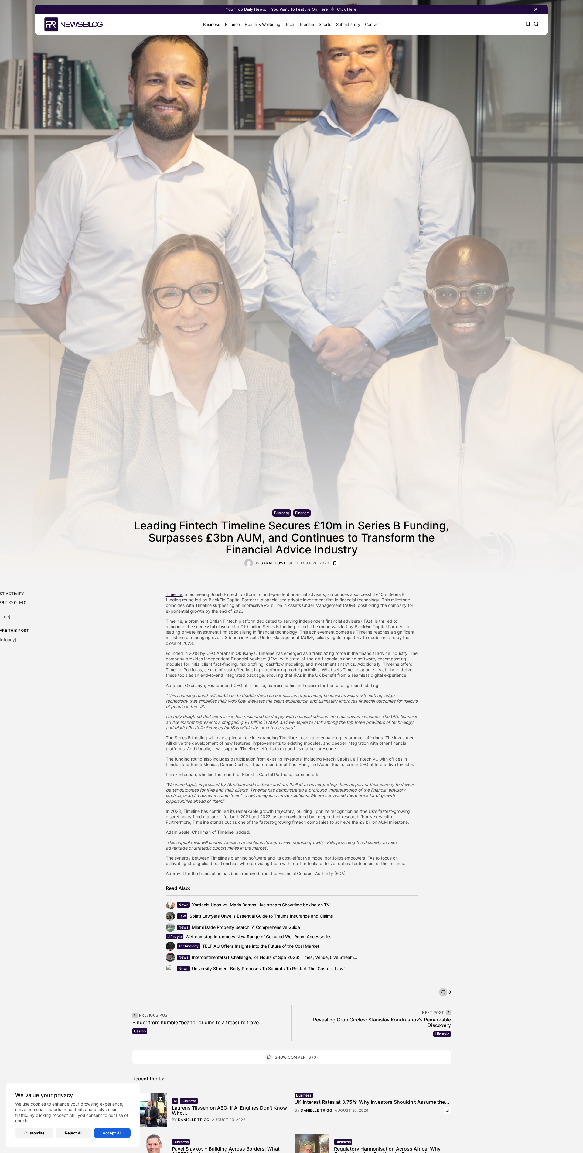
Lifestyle (174, 936)
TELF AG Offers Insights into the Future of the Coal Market (260, 946)
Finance (232, 24)
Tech (289, 24)
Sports (325, 24)
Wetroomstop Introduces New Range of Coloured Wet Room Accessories (259, 936)
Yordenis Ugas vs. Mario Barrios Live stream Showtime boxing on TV (261, 904)
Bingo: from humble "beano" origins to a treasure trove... (197, 1022)
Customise (34, 1133)
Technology (189, 946)
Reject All (73, 1133)
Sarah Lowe (273, 563)
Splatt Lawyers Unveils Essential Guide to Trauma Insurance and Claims (261, 916)
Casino (140, 1031)
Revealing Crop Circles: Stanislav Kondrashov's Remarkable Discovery (382, 1022)
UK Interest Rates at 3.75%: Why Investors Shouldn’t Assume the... (372, 1102)
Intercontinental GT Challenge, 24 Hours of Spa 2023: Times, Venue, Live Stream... (274, 957)
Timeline (174, 594)
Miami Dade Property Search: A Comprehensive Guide (246, 927)
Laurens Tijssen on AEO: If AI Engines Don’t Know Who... (229, 1110)
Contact (372, 24)
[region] (73, 1115)
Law (182, 916)
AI (175, 1101)
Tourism (306, 24)
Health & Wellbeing (262, 24)
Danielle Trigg (194, 1120)
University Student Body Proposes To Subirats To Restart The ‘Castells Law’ (268, 968)
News (183, 904)
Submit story (348, 24)
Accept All (112, 1133)
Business (211, 24)
